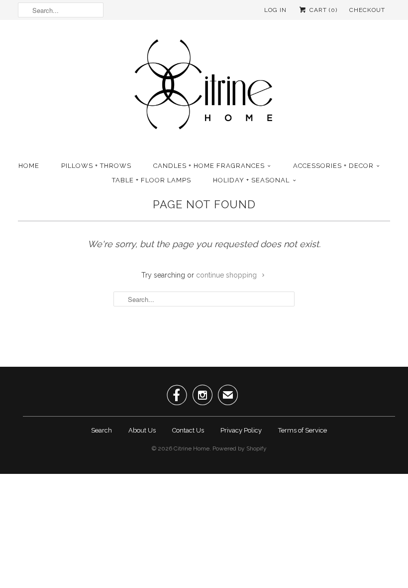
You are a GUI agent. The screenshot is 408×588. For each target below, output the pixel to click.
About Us (142, 430)
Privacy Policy (241, 430)
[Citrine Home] (204, 88)
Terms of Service (302, 430)
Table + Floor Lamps (151, 180)
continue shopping (227, 275)
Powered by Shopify (239, 448)
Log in (275, 9)
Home (28, 165)
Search (101, 430)
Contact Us (188, 430)
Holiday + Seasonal (251, 180)
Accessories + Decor (333, 165)
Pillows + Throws (96, 165)
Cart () (322, 9)
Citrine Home (191, 448)
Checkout (367, 9)
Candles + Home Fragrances (209, 165)
